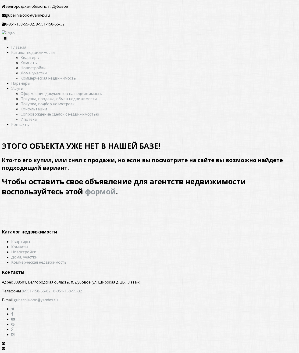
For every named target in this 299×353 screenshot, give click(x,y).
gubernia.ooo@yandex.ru (36, 299)
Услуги (17, 88)
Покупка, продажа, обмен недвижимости (59, 98)
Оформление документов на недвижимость (61, 93)
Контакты (20, 124)
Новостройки (33, 67)
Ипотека (29, 119)
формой (100, 191)
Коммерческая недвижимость (48, 78)
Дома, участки (34, 73)
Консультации (34, 109)
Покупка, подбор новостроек (48, 103)
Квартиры (30, 57)
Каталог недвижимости (33, 52)
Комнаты (29, 62)
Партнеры (20, 83)
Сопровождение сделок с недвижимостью (60, 114)
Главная (18, 47)
